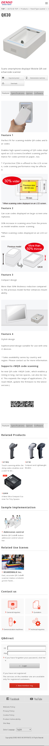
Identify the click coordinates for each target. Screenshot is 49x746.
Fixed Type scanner (38, 9)
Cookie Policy (8, 715)
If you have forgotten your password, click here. (25, 659)
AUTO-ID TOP (13, 9)
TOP (3, 9)
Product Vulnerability (12, 719)
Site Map (6, 723)
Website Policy (9, 707)
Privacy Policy (8, 711)
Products (24, 9)
